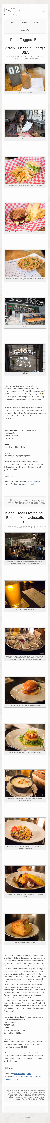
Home (13, 22)
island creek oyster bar (32, 1076)
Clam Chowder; (22, 1092)
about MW (25, 30)
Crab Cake (33, 1092)
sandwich (29, 502)
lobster (20, 1095)
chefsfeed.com (19, 1073)
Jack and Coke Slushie (16, 502)
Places (24, 22)
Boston (22, 1090)
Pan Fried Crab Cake (29, 1099)
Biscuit (16, 1090)
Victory (30, 503)
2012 (22, 526)
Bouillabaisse (31, 1090)
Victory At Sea (39, 503)
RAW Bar (41, 1099)
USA (36, 58)
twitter (30, 481)
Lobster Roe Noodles (32, 1095)
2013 (18, 57)
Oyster (36, 1097)
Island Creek (29, 1094)
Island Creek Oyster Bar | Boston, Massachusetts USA (25, 517)
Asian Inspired (25, 57)
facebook (36, 481)
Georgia (31, 58)
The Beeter (22, 503)
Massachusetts (27, 528)
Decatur (19, 500)
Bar (14, 500)
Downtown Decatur (30, 500)
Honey (21, 1094)
